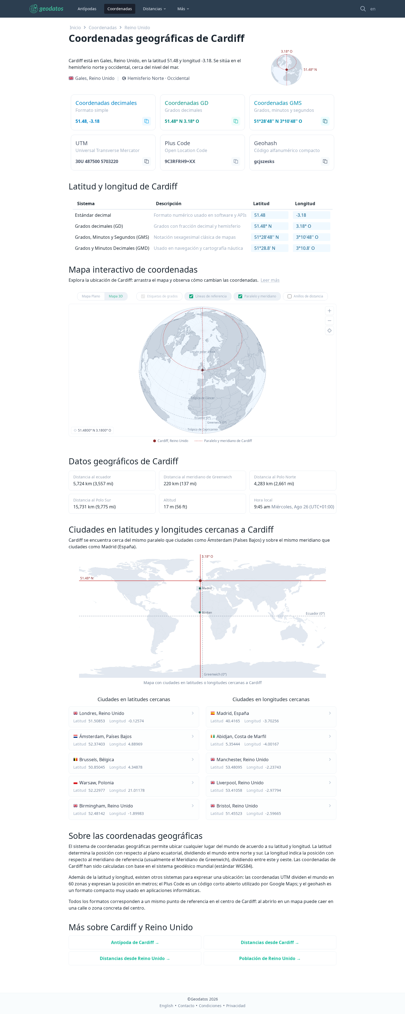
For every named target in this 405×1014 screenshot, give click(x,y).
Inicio (75, 28)
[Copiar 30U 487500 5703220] (146, 161)
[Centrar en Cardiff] (329, 330)
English (166, 1005)
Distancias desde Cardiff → (270, 942)
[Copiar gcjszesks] (325, 161)
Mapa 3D (116, 296)
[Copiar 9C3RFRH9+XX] (235, 161)
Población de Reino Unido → (270, 958)
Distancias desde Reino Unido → (135, 958)
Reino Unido (137, 28)
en (373, 9)
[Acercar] (329, 310)
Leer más (270, 280)
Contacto (186, 1005)
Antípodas (87, 8)
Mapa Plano (91, 296)
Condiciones (210, 1005)
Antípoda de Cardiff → (135, 942)
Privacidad (235, 1005)
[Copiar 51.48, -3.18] (146, 121)
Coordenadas (119, 8)
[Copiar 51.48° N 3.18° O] (235, 121)
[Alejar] (329, 320)
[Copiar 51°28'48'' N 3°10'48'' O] (325, 121)
